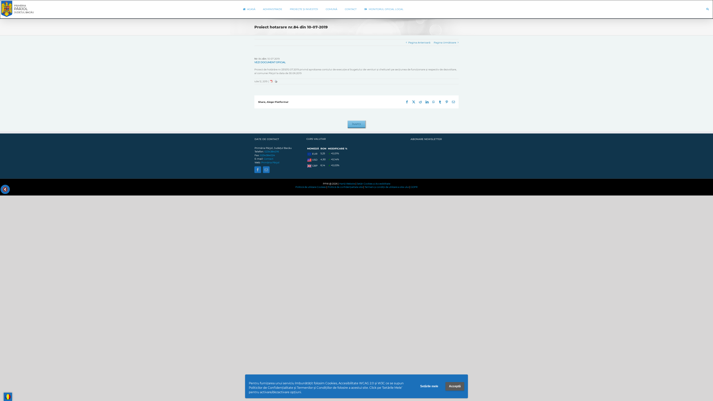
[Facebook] (257, 169)
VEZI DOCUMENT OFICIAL (270, 62)
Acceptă (455, 386)
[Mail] (266, 169)
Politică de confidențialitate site (345, 187)
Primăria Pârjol (270, 162)
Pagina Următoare (445, 42)
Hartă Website (347, 183)
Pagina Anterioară (419, 42)
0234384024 (267, 155)
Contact (268, 158)
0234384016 (271, 151)
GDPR (414, 187)
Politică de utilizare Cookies (310, 187)
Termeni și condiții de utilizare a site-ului (387, 187)
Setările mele (429, 386)
